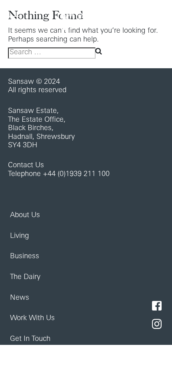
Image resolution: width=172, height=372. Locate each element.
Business (24, 256)
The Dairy (25, 277)
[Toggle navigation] (13, 19)
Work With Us (32, 318)
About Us (25, 215)
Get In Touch (30, 339)
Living (19, 236)
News (19, 298)
